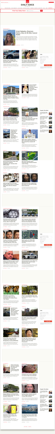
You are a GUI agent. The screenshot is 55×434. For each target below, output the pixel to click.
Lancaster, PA (24, 363)
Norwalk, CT (24, 403)
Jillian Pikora (24, 380)
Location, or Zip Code (43, 315)
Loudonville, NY (24, 284)
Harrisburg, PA (5, 403)
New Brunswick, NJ (6, 49)
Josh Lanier (24, 190)
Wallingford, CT (6, 284)
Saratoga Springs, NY (25, 208)
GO (41, 10)
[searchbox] (5, 2)
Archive (30, 426)
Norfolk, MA (24, 128)
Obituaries (5, 30)
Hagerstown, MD (25, 106)
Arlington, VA (24, 49)
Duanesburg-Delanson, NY (7, 208)
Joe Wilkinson (5, 226)
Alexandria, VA (5, 363)
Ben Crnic (24, 247)
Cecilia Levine (5, 67)
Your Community (25, 405)
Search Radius (42, 241)
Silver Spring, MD (6, 327)
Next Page (25, 426)
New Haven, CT (24, 172)
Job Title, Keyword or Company (44, 56)
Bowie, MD (5, 150)
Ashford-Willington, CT (7, 306)
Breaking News (6, 86)
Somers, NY (24, 306)
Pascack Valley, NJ (6, 28)
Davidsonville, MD (6, 106)
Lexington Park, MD (6, 84)
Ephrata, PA (24, 327)
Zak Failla (24, 67)
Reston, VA (5, 128)
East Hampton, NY (25, 150)
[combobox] (5, 2)
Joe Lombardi (24, 97)
